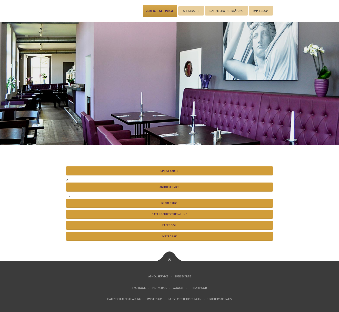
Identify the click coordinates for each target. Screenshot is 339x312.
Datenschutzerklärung (226, 11)
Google (178, 288)
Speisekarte (191, 11)
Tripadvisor (198, 288)
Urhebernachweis (220, 299)
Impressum (260, 11)
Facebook (169, 225)
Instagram (170, 236)
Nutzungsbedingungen (185, 299)
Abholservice (169, 187)
